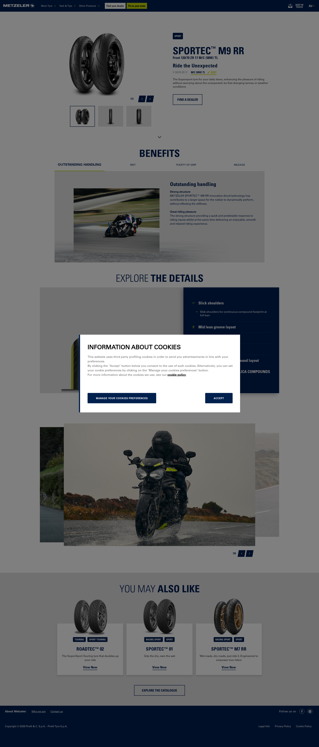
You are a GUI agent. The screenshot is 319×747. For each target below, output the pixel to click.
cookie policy (176, 374)
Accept (219, 398)
